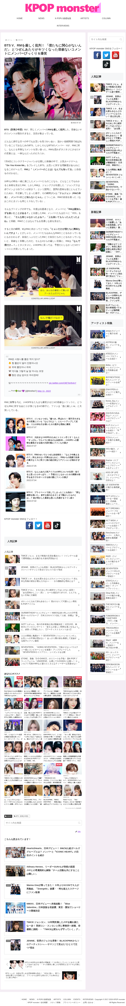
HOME (24, 999)
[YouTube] (48, 525)
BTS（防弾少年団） (22, 816)
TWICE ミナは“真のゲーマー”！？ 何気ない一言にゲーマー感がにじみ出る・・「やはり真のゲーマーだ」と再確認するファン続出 (72, 717)
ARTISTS (57, 999)
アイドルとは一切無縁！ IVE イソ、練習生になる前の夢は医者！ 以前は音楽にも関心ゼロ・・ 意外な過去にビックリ (53, 695)
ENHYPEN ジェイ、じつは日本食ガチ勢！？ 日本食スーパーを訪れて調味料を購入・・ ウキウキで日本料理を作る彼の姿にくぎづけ (53, 739)
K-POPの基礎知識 (44, 999)
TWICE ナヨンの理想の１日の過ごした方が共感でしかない (13, 780)
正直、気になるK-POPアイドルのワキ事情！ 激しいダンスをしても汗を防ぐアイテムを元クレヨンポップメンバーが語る (33, 717)
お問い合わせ (88, 1002)
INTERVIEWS (88, 999)
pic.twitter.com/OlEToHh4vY (62, 383)
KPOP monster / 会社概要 (38, 1002)
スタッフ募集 (55, 1002)
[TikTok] (57, 525)
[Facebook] (29, 525)
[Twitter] (38, 525)
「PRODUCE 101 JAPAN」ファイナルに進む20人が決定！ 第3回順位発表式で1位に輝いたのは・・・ (53, 782)
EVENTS (76, 999)
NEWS (9, 816)
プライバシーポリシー (71, 1002)
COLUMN (67, 999)
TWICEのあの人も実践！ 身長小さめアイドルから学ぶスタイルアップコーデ (72, 693)
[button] (79, 822)
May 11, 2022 (44, 391)
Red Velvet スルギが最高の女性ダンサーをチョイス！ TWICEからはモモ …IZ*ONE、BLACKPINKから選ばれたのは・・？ (13, 695)
